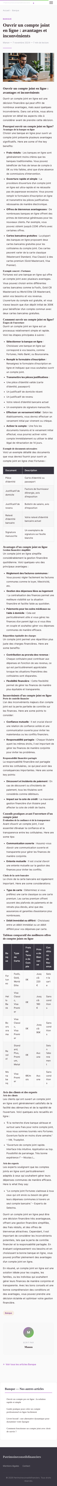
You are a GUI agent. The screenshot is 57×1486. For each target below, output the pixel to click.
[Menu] (51, 2)
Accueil (6, 10)
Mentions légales (11, 1466)
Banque (15, 10)
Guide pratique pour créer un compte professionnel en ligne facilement (23, 1410)
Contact (26, 1466)
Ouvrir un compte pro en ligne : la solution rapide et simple (26, 1400)
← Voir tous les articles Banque (19, 1364)
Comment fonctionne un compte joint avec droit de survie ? (28, 1430)
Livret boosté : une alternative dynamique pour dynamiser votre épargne (28, 1420)
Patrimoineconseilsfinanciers (22, 1456)
